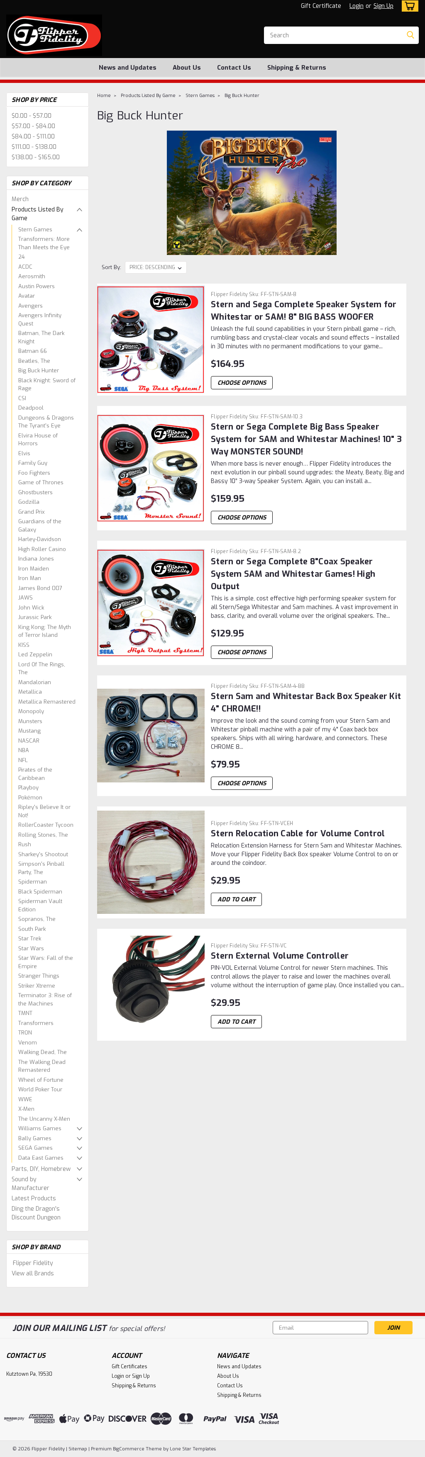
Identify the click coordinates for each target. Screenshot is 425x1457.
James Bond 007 (40, 588)
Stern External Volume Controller (280, 956)
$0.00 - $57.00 (31, 116)
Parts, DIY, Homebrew (41, 1169)
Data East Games (41, 1157)
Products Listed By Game (38, 214)
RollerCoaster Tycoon (45, 824)
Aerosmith (31, 276)
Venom (27, 1042)
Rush (24, 844)
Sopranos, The (37, 919)
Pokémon (30, 797)
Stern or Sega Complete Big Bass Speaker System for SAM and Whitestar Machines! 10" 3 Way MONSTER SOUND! (306, 439)
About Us (187, 67)
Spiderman (32, 881)
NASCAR (28, 740)
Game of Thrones (41, 482)
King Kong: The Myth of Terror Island (44, 631)
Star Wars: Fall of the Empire (45, 962)
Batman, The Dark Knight (41, 337)
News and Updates (127, 67)
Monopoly (31, 711)
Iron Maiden (33, 568)
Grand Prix (31, 511)
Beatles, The (34, 360)
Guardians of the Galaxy (39, 525)
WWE (25, 1099)
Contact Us (234, 67)
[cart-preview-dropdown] (408, 6)
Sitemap (77, 1449)
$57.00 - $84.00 (33, 126)
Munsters (30, 721)
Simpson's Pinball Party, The (41, 868)
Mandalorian (34, 682)
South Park (32, 928)
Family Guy (32, 462)
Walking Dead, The (42, 1052)
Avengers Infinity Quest (39, 319)
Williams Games (39, 1128)
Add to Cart (236, 899)
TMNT (25, 1013)
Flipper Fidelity (33, 1263)
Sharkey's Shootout (43, 854)
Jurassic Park (34, 617)
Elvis (24, 453)
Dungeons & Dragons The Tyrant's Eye (46, 422)
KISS (23, 644)
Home (104, 95)
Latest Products (34, 1198)
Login (356, 6)
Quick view (151, 389)
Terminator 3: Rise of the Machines (45, 999)
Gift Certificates (129, 1366)
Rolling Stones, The (43, 834)
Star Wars (31, 948)
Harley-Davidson (39, 539)
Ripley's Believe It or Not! (44, 811)
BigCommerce (128, 1449)
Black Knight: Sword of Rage (47, 384)
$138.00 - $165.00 (36, 157)
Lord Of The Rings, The (41, 668)
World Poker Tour (40, 1089)
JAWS (25, 597)
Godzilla (28, 501)
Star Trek (29, 938)
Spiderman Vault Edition (40, 905)
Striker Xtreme (36, 985)
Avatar (26, 295)
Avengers (30, 305)
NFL (23, 760)
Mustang (29, 730)
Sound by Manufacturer (30, 1183)
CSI (22, 398)
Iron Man (29, 578)
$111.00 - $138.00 (34, 147)
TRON (25, 1032)
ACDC (25, 266)
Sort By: (111, 267)
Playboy (28, 787)
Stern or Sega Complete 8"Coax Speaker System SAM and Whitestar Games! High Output (293, 574)
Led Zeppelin (35, 654)
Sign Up (383, 6)
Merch (20, 199)
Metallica (30, 691)
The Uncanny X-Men (44, 1118)
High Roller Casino (42, 549)
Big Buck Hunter (38, 370)
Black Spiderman (40, 891)
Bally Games (34, 1138)
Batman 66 (32, 351)
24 (21, 256)
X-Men (26, 1108)
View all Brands (33, 1273)
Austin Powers (36, 286)
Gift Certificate (321, 6)
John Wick (31, 607)
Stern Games (35, 229)
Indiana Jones (36, 558)
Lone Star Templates (193, 1449)
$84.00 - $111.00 (33, 137)
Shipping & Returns (296, 67)
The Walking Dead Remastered (42, 1066)
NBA (23, 750)
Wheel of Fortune (41, 1079)
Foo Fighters (34, 472)
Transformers (36, 1023)
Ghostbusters (35, 492)
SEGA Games (35, 1147)
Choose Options (241, 383)
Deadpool (31, 407)
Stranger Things (38, 975)
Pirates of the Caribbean (35, 774)
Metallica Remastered (47, 701)
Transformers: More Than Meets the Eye (44, 243)
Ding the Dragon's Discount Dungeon (36, 1213)
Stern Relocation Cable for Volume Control (298, 833)
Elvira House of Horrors (38, 439)
